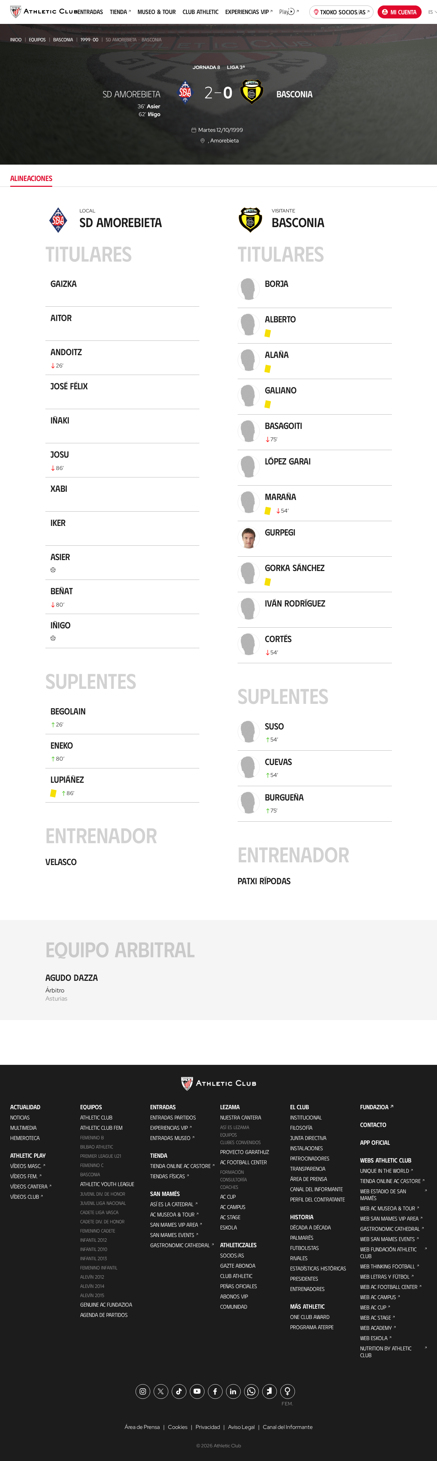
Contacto (373, 1124)
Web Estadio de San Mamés (383, 1194)
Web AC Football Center (389, 1286)
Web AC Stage (375, 1317)
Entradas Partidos (173, 1117)
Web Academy (376, 1327)
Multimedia (23, 1127)
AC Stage (230, 1217)
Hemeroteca (25, 1138)
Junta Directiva (308, 1138)
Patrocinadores (309, 1158)
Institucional (306, 1117)
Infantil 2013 (93, 1258)
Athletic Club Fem (101, 1127)
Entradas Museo (170, 1138)
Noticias (20, 1117)
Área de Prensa (308, 1178)
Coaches (229, 1187)
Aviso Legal (241, 1427)
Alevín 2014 (92, 1286)
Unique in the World (384, 1170)
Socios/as (232, 1255)
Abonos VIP (234, 1296)
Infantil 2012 (93, 1240)
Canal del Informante (316, 1189)
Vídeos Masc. (25, 1166)
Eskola (228, 1227)
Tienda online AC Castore (180, 1166)
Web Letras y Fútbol (385, 1276)
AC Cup (228, 1196)
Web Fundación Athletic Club (388, 1252)
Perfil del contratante (317, 1199)
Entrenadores (307, 1288)
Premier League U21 (100, 1156)
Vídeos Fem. (24, 1176)
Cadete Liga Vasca (99, 1212)
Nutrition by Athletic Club (385, 1351)
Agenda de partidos (104, 1314)
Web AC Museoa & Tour (387, 1208)
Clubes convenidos (240, 1142)
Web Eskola (373, 1338)
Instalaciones (306, 1148)
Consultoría (233, 1179)
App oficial (375, 1142)
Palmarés (301, 1237)
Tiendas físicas (167, 1176)
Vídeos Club (24, 1196)
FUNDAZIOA (374, 1107)
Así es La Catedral (172, 1204)
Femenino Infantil (98, 1267)
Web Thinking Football (387, 1266)
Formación (232, 1172)
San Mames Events (172, 1235)
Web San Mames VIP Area (389, 1218)
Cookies (177, 1427)
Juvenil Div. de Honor (102, 1194)
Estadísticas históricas (318, 1268)
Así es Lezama (234, 1127)
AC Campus (232, 1206)
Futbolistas (304, 1247)
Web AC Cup (373, 1307)
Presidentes (304, 1278)
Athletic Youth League (107, 1184)
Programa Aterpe (312, 1327)
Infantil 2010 (93, 1249)
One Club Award (309, 1316)
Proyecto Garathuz (244, 1152)
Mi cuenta (404, 12)
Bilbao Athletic (96, 1147)
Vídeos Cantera (28, 1186)
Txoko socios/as (343, 12)
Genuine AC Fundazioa (106, 1304)
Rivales (299, 1258)
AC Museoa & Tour (172, 1214)
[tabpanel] (218, 611)
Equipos (37, 39)
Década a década (310, 1227)
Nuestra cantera (240, 1117)
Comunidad (233, 1306)
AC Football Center (243, 1162)
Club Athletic (236, 1275)
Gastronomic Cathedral (180, 1245)
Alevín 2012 (92, 1277)
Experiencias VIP (169, 1127)
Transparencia (307, 1168)
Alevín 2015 (92, 1295)
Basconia (63, 39)
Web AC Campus (378, 1297)
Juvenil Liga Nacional (103, 1203)
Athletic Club (96, 1117)
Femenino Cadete (97, 1231)
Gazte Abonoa (237, 1265)
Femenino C (91, 1165)
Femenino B (92, 1137)
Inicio (16, 39)
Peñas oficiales (238, 1286)
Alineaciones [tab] (31, 177)
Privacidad (208, 1427)
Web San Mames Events (387, 1239)
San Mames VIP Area (174, 1224)
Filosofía (301, 1127)
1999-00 (89, 39)
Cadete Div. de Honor (102, 1221)
